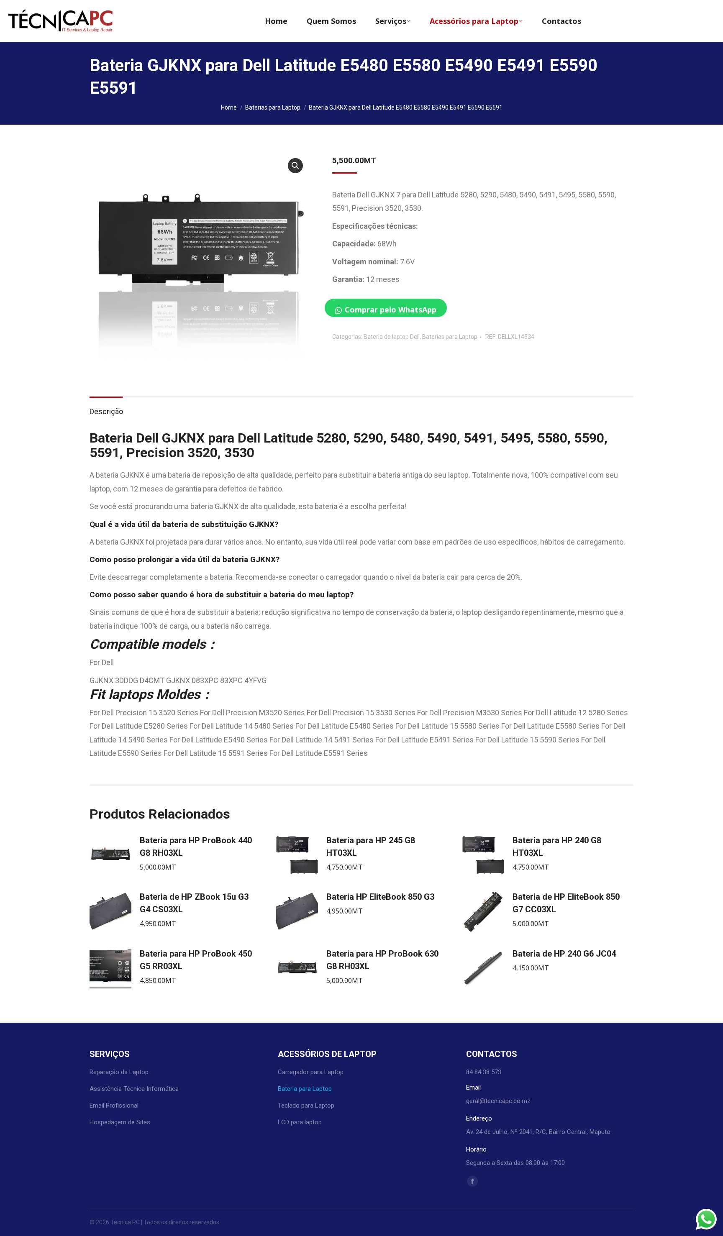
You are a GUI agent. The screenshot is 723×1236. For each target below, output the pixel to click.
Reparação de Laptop (119, 1072)
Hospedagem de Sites (120, 1122)
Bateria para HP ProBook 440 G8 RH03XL (196, 846)
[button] (295, 165)
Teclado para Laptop (306, 1105)
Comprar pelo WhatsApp (390, 310)
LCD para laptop (300, 1122)
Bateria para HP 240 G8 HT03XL (557, 846)
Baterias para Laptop (449, 336)
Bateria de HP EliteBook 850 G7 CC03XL (566, 903)
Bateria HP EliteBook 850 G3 (380, 897)
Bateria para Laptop (305, 1089)
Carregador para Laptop (311, 1072)
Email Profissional (114, 1105)
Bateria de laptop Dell (392, 336)
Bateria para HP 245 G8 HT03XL (370, 846)
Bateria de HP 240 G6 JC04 (564, 954)
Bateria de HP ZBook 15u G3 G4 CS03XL (194, 903)
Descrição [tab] (106, 411)
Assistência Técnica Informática (134, 1089)
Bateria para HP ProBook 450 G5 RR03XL (196, 960)
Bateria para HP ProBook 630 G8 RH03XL (382, 960)
